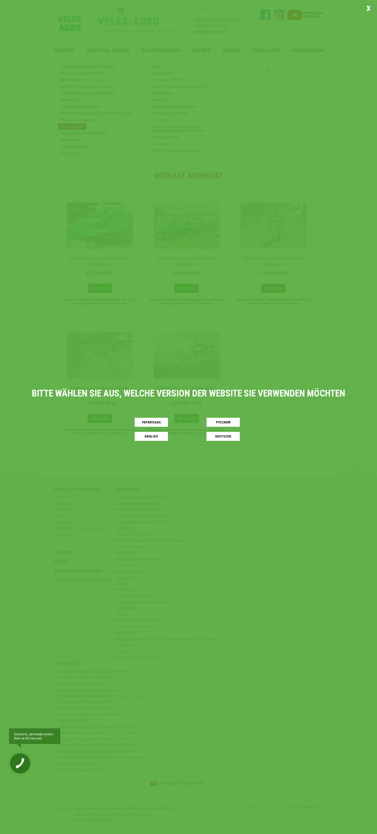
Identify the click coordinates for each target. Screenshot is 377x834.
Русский (223, 422)
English (151, 436)
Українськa (151, 422)
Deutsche (223, 436)
